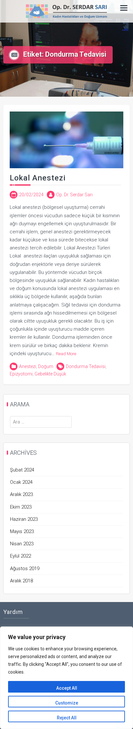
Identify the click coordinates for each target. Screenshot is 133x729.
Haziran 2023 (24, 519)
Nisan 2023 (22, 544)
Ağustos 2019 (24, 568)
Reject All (67, 717)
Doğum (45, 366)
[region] (66, 678)
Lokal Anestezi (38, 177)
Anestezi (27, 366)
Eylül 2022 (20, 556)
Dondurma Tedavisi (86, 366)
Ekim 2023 (21, 507)
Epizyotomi (21, 373)
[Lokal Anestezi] (66, 139)
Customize (66, 702)
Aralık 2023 (21, 494)
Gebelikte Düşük (50, 373)
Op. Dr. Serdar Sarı (74, 194)
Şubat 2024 (22, 470)
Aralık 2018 (21, 581)
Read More (66, 353)
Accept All (66, 688)
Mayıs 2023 (22, 531)
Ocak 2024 (21, 482)
